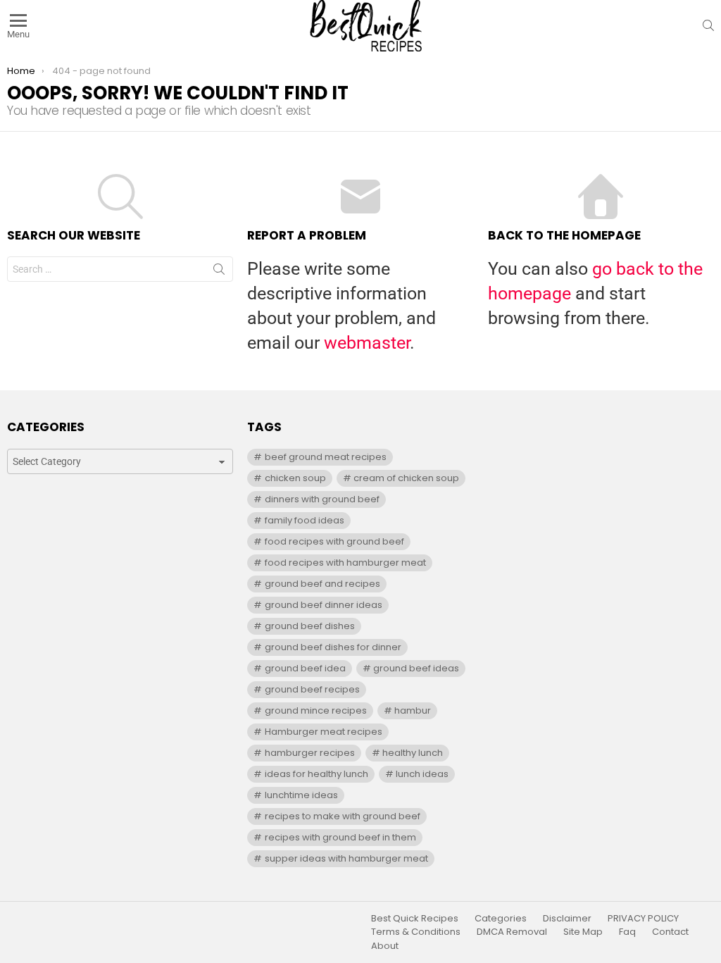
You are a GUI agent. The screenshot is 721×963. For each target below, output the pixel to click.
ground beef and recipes (322, 583)
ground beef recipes (312, 689)
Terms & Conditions (415, 932)
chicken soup (295, 478)
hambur (412, 710)
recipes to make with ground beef (342, 816)
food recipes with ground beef (334, 541)
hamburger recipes (310, 752)
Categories (501, 918)
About (385, 946)
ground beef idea (305, 668)
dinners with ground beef (322, 499)
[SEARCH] (708, 25)
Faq (627, 932)
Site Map (583, 932)
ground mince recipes (316, 710)
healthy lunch (412, 752)
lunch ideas (422, 774)
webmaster (367, 343)
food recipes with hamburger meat (345, 562)
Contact (670, 932)
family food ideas (304, 520)
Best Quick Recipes (414, 918)
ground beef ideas (416, 668)
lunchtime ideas (301, 795)
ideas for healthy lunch (316, 774)
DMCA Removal (512, 932)
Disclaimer (567, 918)
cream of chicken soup (406, 478)
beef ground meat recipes (326, 457)
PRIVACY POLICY (643, 918)
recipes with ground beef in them (340, 837)
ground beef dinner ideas (323, 604)
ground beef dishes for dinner (333, 647)
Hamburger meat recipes (323, 731)
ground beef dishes (310, 626)
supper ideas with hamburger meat (346, 858)
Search (219, 271)
